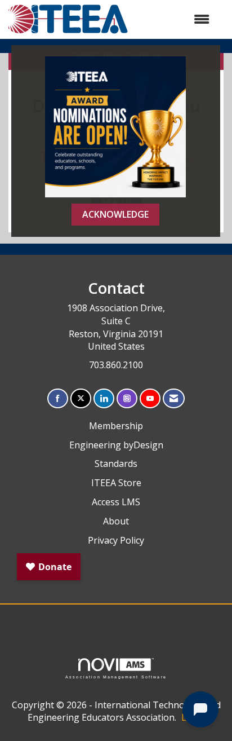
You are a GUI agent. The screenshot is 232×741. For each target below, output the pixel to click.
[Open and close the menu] (174, 19)
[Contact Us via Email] (174, 398)
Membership (116, 426)
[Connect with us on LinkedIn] (103, 398)
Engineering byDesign (116, 445)
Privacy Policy (116, 540)
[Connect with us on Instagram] (127, 398)
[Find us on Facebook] (57, 398)
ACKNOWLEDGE (115, 214)
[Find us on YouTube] (150, 398)
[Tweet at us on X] (80, 398)
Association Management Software (116, 676)
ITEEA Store (116, 483)
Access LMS (116, 502)
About (116, 521)
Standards (116, 463)
